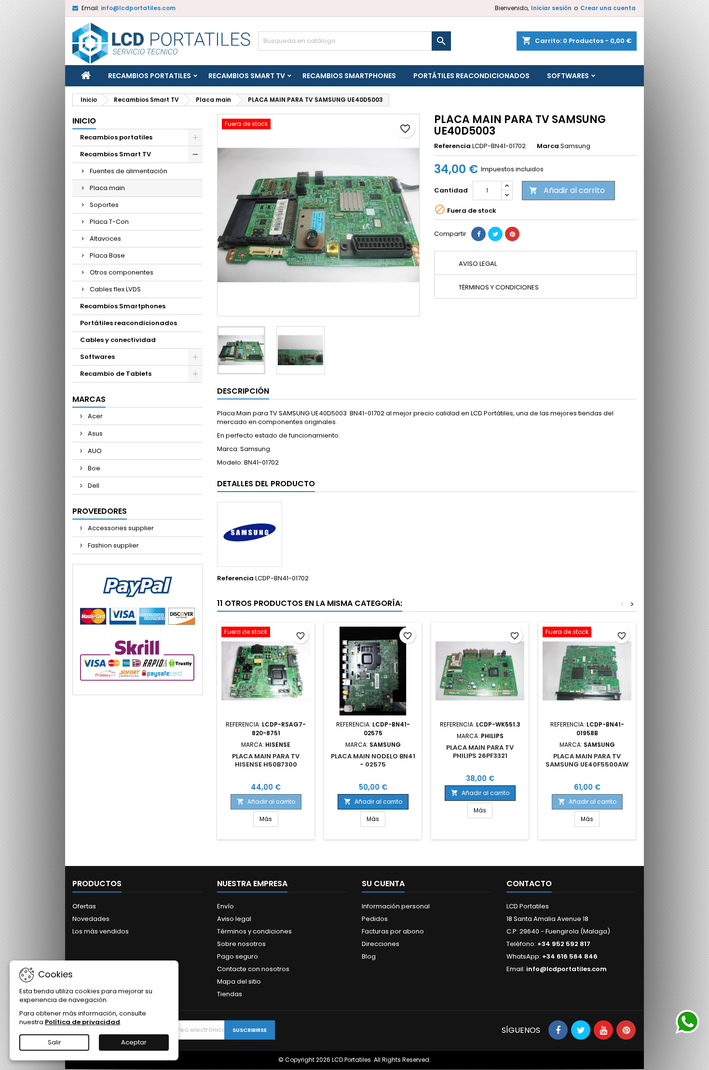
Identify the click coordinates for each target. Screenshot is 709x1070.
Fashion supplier (112, 545)
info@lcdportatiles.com (138, 8)
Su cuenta (383, 883)
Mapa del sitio (239, 981)
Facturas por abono (393, 931)
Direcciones (380, 943)
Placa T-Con (109, 221)
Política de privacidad (82, 1022)
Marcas (89, 399)
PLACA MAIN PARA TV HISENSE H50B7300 (266, 760)
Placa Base (107, 255)
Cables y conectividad (118, 339)
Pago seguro (237, 956)
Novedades (90, 918)
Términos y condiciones (254, 931)
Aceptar (134, 1042)
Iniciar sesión (551, 8)
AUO (94, 450)
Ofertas (84, 906)
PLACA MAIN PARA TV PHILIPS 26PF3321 (480, 751)
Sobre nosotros (241, 943)
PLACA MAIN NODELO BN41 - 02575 (373, 760)
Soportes (104, 204)
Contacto (529, 883)
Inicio (84, 120)
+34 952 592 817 (563, 943)
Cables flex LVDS (115, 289)
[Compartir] (478, 234)
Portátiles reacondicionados (471, 76)
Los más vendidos (100, 931)
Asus (94, 433)
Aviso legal (234, 918)
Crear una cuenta (608, 8)
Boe (93, 468)
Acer (94, 416)
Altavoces (105, 238)
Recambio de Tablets (115, 373)
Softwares (568, 76)
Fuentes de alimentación (128, 171)
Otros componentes (121, 272)
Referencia (452, 146)
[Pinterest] (512, 234)
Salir (54, 1042)
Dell (92, 485)
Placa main (107, 187)
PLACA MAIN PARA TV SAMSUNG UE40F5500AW (586, 760)
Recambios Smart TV (246, 76)
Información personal (396, 906)
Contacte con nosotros (253, 969)
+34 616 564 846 (570, 956)
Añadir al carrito (567, 190)
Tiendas (229, 994)
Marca (548, 146)
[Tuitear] (495, 234)
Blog (369, 956)
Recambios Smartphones (349, 76)
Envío (225, 906)
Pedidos (375, 918)
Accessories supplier (120, 528)
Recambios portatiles (149, 76)
